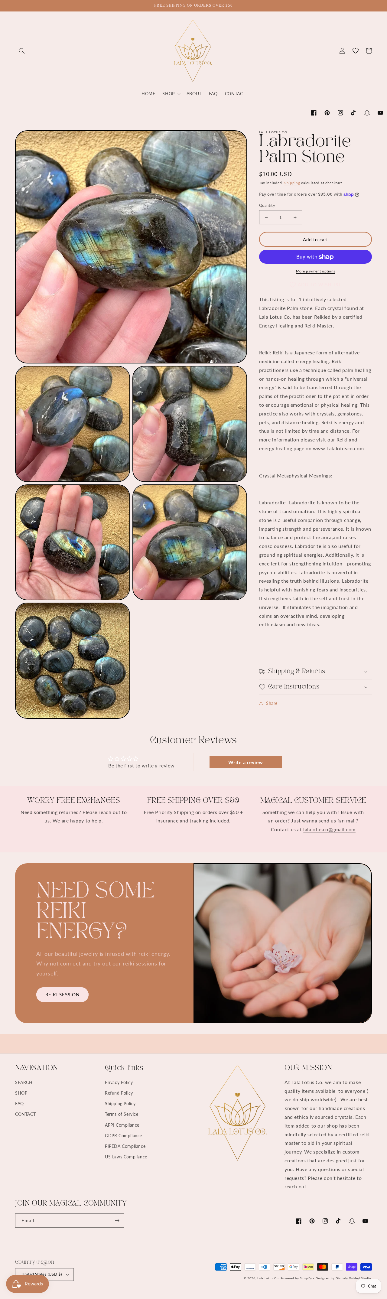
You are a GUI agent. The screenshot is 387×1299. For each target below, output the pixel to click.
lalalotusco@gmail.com (329, 829)
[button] (21, 50)
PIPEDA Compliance (125, 1146)
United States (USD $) (41, 1274)
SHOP (21, 1093)
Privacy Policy (119, 1082)
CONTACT (25, 1114)
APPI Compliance (122, 1125)
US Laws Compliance (126, 1156)
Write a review (245, 762)
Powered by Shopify (296, 1278)
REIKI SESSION (62, 994)
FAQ (19, 1103)
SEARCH (24, 1082)
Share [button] (272, 703)
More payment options (315, 271)
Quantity (267, 205)
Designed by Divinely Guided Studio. (344, 1278)
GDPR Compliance (123, 1135)
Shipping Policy (120, 1103)
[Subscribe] (117, 1220)
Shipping (292, 183)
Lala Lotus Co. (268, 1278)
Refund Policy (119, 1093)
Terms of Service (121, 1114)
